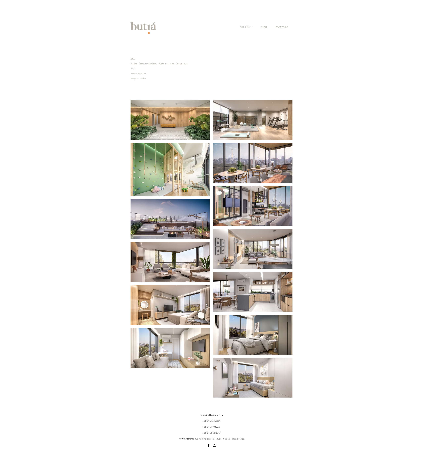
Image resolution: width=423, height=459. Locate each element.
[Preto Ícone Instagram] (214, 445)
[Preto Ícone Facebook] (209, 445)
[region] (244, 29)
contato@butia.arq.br (211, 415)
